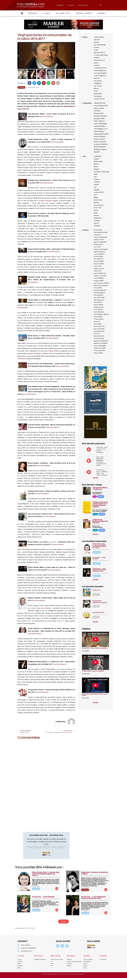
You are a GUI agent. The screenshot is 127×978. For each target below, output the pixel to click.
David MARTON (98, 295)
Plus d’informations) (52, 427)
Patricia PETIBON (99, 329)
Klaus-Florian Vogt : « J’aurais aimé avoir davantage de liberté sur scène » (99, 545)
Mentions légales (53, 974)
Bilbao (96, 166)
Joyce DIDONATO (99, 254)
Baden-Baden (98, 161)
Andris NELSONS (99, 312)
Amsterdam (97, 156)
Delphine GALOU (99, 268)
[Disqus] (46, 762)
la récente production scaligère (47, 201)
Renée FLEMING (99, 264)
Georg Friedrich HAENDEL (99, 109)
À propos (71, 5)
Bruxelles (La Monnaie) (101, 172)
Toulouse (97, 220)
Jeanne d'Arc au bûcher (99, 61)
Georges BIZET (99, 113)
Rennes (96, 215)
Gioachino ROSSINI (100, 116)
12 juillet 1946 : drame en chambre (93, 671)
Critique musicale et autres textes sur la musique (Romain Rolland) (100, 504)
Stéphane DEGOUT (99, 252)
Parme (96, 210)
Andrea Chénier (99, 37)
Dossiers (101, 13)
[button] (46, 13)
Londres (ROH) (99, 192)
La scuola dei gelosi (100, 73)
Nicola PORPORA (99, 136)
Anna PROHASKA (99, 331)
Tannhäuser (98, 96)
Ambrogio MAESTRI (100, 290)
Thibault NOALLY (99, 319)
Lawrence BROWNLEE (100, 237)
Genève (96, 184)
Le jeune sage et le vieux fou (100, 77)
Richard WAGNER (99, 147)
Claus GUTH (97, 271)
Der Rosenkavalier (100, 45)
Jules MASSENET (100, 126)
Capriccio (97, 39)
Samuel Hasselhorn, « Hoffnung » (100, 488)
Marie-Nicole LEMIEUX (101, 285)
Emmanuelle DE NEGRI (101, 249)
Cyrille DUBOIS (98, 256)
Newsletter (60, 5)
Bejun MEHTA (98, 302)
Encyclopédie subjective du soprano (99, 601)
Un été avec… (96, 590)
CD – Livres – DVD (62, 13)
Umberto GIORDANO (101, 144)
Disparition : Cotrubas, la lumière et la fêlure (94, 873)
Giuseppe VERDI (99, 118)
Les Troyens (98, 86)
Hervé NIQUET (98, 317)
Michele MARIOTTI (99, 292)
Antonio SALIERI (99, 139)
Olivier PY (97, 333)
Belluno (96, 164)
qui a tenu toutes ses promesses (39, 608)
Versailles (97, 226)
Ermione (96, 47)
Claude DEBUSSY (100, 103)
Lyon (95, 195)
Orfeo (96, 91)
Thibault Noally (53, 351)
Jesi (95, 187)
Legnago (96, 190)
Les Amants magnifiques (98, 82)
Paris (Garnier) (99, 205)
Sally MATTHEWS (99, 297)
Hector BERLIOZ (99, 121)
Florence (97, 179)
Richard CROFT (98, 244)
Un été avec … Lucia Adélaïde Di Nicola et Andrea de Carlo (99, 570)
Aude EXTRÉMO (99, 261)
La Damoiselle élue (100, 70)
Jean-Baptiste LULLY (101, 129)
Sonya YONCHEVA (99, 350)
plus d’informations (46, 116)
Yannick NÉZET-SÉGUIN (101, 314)
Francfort (97, 182)
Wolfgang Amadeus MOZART (100, 151)
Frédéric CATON (99, 239)
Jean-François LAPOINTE (101, 283)
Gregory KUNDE (99, 280)
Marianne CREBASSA (100, 242)
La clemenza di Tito (100, 68)
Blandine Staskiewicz (34, 353)
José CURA (97, 247)
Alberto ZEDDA (98, 353)
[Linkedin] (67, 946)
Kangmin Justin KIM (100, 276)
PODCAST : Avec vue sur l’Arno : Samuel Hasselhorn (101, 449)
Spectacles (32, 13)
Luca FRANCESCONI (101, 106)
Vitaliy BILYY (97, 235)
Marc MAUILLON (99, 300)
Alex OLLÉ (97, 321)
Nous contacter (83, 5)
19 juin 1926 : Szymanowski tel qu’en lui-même (95, 694)
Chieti (95, 174)
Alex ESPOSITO (98, 259)
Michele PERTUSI (99, 326)
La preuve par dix (98, 612)
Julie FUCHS (98, 266)
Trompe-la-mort (99, 99)
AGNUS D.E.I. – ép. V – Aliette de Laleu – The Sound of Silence (102, 472)
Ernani (96, 50)
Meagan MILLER (99, 307)
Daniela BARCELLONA (100, 232)
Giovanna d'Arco (99, 52)
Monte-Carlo (98, 200)
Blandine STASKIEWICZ (101, 341)
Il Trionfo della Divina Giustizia (101, 56)
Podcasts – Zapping (83, 13)
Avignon (96, 159)
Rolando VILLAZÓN (99, 348)
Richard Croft (55, 256)
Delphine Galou (47, 353)
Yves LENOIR (98, 288)
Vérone (96, 223)
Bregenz (96, 169)
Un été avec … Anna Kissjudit (99, 558)
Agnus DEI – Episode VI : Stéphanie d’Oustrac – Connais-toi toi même (101, 461)
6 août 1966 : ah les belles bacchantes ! (95, 648)
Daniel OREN (98, 324)
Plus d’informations (46, 183)
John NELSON (98, 309)
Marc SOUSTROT (99, 336)
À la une (45, 13)
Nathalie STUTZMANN (100, 343)
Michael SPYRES (99, 338)
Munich (96, 202)
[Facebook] (58, 946)
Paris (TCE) (97, 208)
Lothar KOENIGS (99, 278)
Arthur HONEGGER (100, 124)
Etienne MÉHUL (99, 131)
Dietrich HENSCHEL (100, 273)
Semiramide (97, 93)
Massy (96, 197)
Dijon (95, 177)
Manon (96, 88)
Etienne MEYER (98, 305)
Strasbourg (97, 218)
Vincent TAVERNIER (100, 346)
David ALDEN (98, 230)
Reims (96, 213)
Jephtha (96, 65)
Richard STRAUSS (100, 142)
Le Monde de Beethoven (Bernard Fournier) (100, 521)
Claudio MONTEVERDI (101, 134)
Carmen (96, 42)
